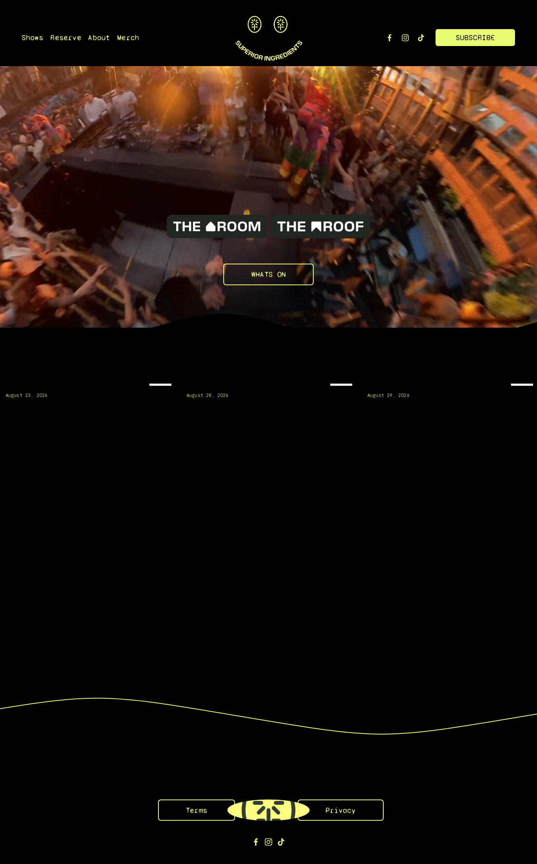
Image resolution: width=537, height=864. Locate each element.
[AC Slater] (91, 383)
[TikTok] (421, 37)
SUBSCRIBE (475, 37)
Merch (128, 37)
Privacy (341, 810)
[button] (523, 370)
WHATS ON (268, 274)
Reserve (65, 37)
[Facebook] (389, 37)
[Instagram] (405, 37)
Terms (196, 810)
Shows (33, 37)
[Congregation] (271, 383)
